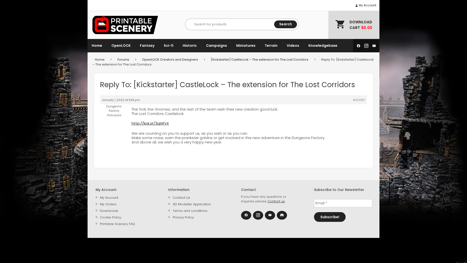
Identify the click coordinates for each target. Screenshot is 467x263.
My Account (367, 5)
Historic (190, 45)
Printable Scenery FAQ (117, 224)
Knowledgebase (322, 45)
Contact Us (181, 197)
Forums (123, 59)
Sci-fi (168, 45)
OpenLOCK (121, 45)
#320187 (359, 100)
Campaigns (216, 45)
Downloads (109, 210)
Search (285, 24)
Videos (293, 45)
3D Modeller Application (192, 204)
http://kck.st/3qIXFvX (150, 123)
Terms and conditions (190, 210)
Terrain (271, 45)
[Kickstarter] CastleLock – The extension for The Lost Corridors (259, 59)
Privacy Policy (183, 217)
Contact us (276, 201)
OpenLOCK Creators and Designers (170, 59)
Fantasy (147, 45)
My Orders (108, 204)
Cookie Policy (110, 217)
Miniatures (245, 45)
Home (97, 45)
